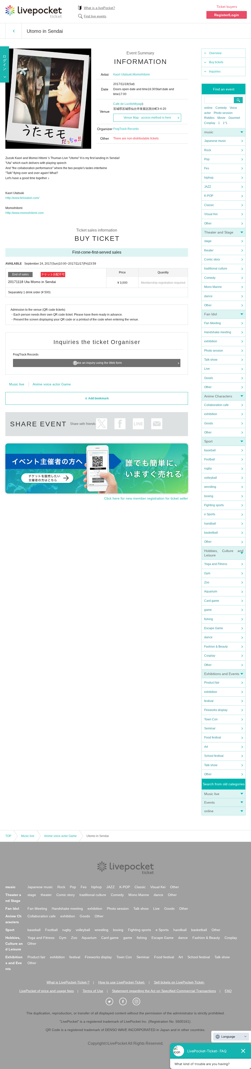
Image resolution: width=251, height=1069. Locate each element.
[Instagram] (139, 1002)
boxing (208, 496)
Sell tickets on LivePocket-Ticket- (179, 982)
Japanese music (215, 141)
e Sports (209, 514)
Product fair (211, 682)
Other (208, 223)
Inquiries (215, 71)
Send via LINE (138, 423)
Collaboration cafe (216, 405)
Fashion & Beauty (216, 646)
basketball (211, 532)
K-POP (208, 195)
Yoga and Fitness (215, 564)
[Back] (13, 30)
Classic (209, 205)
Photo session (223, 113)
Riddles (209, 118)
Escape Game (213, 628)
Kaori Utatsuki (122, 74)
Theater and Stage (218, 232)
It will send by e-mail (156, 423)
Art (206, 747)
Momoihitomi (141, 74)
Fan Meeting (212, 323)
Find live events (95, 16)
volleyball (210, 477)
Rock (207, 150)
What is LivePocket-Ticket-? (68, 982)
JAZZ (207, 186)
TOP (8, 836)
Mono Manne (213, 287)
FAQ (228, 991)
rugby (208, 468)
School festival (214, 756)
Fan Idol (210, 314)
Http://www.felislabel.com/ (22, 198)
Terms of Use (93, 991)
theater (208, 250)
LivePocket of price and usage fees (46, 991)
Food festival (212, 737)
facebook (120, 423)
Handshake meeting (217, 332)
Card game (211, 600)
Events (209, 802)
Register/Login (226, 15)
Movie (221, 118)
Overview (215, 53)
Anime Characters (218, 396)
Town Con (211, 719)
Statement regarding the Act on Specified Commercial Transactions (164, 991)
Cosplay (209, 123)
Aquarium (210, 591)
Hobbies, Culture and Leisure (14, 943)
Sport (208, 441)
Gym (207, 573)
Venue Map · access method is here (147, 117)
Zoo (206, 582)
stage (208, 241)
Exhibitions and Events (221, 674)
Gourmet (234, 118)
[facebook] (125, 1002)
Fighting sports (214, 505)
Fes (206, 168)
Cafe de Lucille (123, 104)
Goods (208, 378)
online (208, 108)
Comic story (212, 259)
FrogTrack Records (126, 129)
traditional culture (215, 268)
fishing (208, 619)
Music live (211, 794)
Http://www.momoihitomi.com (24, 213)
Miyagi (137, 104)
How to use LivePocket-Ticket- (121, 982)
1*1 (225, 123)
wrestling (210, 487)
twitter (101, 423)
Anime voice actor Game (52, 384)
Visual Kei (211, 214)
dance (208, 296)
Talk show (210, 359)
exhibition (210, 341)
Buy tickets (216, 62)
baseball (210, 450)
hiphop (208, 177)
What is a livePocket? (99, 8)
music (208, 132)
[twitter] (112, 1002)
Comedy (221, 108)
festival (208, 701)
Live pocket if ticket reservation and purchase (33, 11)
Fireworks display (215, 710)
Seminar (209, 728)
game (208, 610)
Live (207, 368)
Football (209, 459)
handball (210, 523)
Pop (207, 159)
